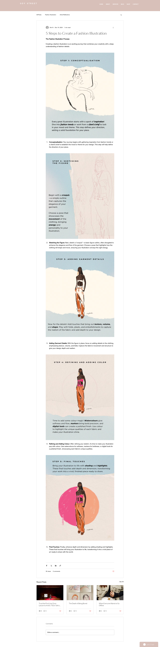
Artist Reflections (65, 14)
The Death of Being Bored (78, 603)
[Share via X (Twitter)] (51, 565)
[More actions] (113, 27)
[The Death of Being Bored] (80, 592)
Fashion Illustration (50, 14)
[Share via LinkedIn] (56, 565)
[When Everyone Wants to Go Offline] (110, 592)
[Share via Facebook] (47, 565)
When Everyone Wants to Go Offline (109, 604)
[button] (121, 15)
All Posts (38, 14)
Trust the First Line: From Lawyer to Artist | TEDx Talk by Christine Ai (49, 604)
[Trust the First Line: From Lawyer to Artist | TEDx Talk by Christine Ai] (50, 592)
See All (121, 581)
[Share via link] (60, 565)
